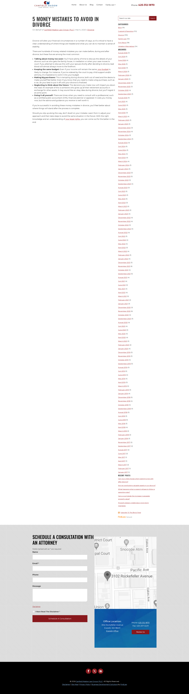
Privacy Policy (85, 684)
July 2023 (121, 191)
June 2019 (122, 375)
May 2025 (121, 109)
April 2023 (122, 203)
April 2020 (122, 337)
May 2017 (121, 457)
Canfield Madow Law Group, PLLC (59, 30)
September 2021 (124, 274)
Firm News (122, 43)
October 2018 (123, 405)
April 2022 (122, 248)
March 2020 (122, 341)
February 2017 (123, 468)
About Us (83, 5)
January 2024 (123, 169)
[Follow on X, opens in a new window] (94, 671)
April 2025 (122, 113)
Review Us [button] (140, 632)
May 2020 (121, 334)
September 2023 (124, 184)
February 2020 (123, 345)
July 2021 (121, 281)
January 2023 (123, 214)
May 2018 (121, 424)
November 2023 (124, 176)
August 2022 (122, 232)
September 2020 (124, 319)
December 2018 (124, 397)
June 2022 (122, 240)
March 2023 (122, 206)
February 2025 (123, 120)
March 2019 (122, 386)
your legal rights (72, 119)
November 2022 (124, 221)
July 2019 (121, 371)
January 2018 (123, 438)
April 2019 (121, 382)
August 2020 (123, 322)
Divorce (90, 30)
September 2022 (124, 229)
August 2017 (122, 450)
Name (35, 552)
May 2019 (121, 379)
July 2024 (121, 146)
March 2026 (122, 71)
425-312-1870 (146, 4)
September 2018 (124, 409)
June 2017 (122, 454)
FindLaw (123, 684)
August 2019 (122, 367)
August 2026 (122, 53)
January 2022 (123, 259)
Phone (35, 575)
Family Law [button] (110, 5)
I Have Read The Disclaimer (47, 612)
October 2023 (123, 180)
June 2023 (122, 195)
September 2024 (124, 139)
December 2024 (124, 128)
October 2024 (123, 135)
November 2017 (124, 442)
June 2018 (122, 420)
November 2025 (124, 86)
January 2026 (123, 79)
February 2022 (123, 255)
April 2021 (121, 292)
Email (35, 563)
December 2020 (124, 307)
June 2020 (122, 330)
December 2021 (124, 262)
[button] (187, 680)
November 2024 (124, 131)
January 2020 (123, 349)
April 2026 (122, 68)
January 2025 (123, 124)
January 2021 (123, 304)
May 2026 (121, 64)
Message (36, 586)
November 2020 (124, 311)
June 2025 (122, 105)
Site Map (74, 684)
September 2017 (124, 446)
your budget (103, 69)
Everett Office (112, 631)
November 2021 (124, 266)
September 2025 (124, 94)
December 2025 (124, 83)
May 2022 (121, 244)
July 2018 (121, 416)
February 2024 (123, 165)
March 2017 (122, 465)
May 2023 (121, 199)
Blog (91, 5)
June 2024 (122, 150)
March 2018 (122, 431)
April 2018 (121, 427)
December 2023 (124, 173)
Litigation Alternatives (126, 46)
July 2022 (121, 236)
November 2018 (124, 401)
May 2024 (121, 154)
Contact (99, 5)
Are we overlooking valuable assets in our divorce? (137, 485)
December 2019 (124, 352)
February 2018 (123, 435)
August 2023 (122, 188)
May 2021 (121, 289)
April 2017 (121, 461)
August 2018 (122, 412)
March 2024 (122, 161)
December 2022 (124, 218)
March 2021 (122, 296)
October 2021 (123, 270)
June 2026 (122, 60)
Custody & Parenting (125, 31)
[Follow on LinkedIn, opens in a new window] (100, 671)
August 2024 (123, 143)
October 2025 (123, 90)
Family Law (122, 39)
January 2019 (123, 394)
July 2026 (121, 57)
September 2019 (124, 364)
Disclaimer (36, 607)
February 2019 (123, 390)
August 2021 (122, 277)
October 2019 (123, 360)
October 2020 (123, 315)
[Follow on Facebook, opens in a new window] (88, 671)
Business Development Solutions (105, 684)
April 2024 (122, 158)
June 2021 (122, 285)
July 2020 (121, 326)
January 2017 (123, 472)
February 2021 (123, 300)
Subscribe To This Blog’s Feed (131, 512)
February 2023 (123, 210)
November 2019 (124, 356)
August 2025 (122, 98)
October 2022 (123, 225)
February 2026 (123, 75)
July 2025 (121, 101)
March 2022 (122, 251)
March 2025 (122, 116)
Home (74, 5)
